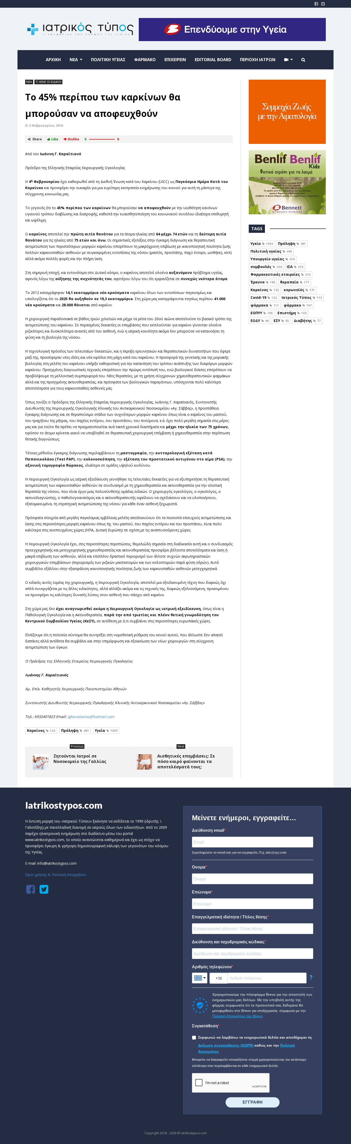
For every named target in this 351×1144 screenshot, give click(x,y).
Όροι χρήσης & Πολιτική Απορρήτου (55, 874)
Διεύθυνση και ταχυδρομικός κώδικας (228, 942)
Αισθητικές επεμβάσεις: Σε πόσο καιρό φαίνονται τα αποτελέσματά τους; (186, 761)
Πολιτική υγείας (271, 251)
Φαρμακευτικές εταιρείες (280, 274)
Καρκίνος (41, 730)
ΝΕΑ (29, 82)
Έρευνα (263, 282)
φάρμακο (298, 305)
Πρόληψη (75, 730)
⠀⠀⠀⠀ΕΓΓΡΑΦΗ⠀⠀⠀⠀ (252, 1102)
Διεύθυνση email (208, 830)
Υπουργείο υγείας (273, 258)
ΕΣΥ (281, 320)
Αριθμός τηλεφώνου (212, 967)
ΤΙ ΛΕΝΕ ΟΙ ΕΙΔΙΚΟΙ (48, 82)
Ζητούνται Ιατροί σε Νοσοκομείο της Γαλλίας (79, 758)
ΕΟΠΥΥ (262, 312)
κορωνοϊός (299, 289)
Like (54, 139)
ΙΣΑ (295, 266)
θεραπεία (294, 282)
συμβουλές (266, 266)
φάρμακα (265, 305)
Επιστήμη (292, 312)
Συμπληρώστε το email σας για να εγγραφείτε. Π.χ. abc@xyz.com (239, 852)
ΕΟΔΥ (260, 320)
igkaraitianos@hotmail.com (91, 716)
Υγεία (106, 730)
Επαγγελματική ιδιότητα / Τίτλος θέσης (229, 917)
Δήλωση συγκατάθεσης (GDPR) (226, 1045)
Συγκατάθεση (205, 1026)
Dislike (73, 139)
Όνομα (198, 867)
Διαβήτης (307, 320)
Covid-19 (264, 297)
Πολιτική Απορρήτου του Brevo (237, 1016)
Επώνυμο (201, 892)
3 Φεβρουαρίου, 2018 (46, 125)
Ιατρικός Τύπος (302, 297)
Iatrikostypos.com (64, 805)
